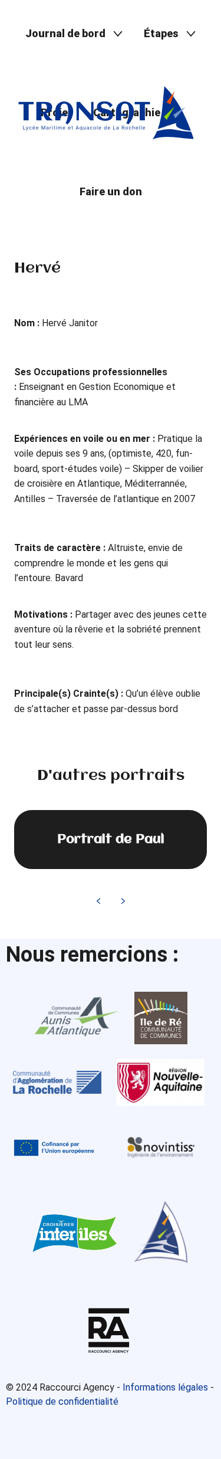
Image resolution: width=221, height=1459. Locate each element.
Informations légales (165, 1387)
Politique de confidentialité (62, 1401)
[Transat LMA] (106, 112)
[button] (74, 34)
